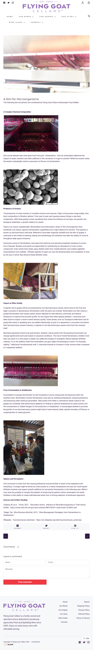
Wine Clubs (16, 22)
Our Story (68, 16)
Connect (36, 22)
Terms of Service (83, 618)
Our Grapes (47, 16)
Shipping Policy (83, 606)
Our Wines (25, 16)
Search (87, 602)
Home (10, 16)
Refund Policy (84, 614)
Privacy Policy (84, 610)
